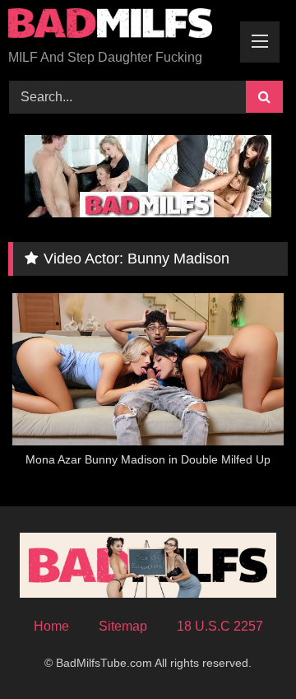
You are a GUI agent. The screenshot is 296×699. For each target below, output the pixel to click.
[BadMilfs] (121, 26)
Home (51, 626)
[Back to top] (245, 650)
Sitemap (123, 626)
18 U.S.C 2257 (220, 626)
